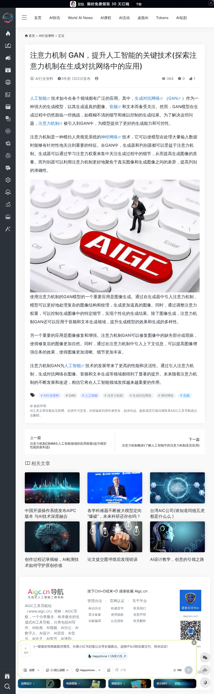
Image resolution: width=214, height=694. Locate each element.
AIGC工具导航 (181, 411)
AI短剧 (181, 17)
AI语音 (59, 633)
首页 (37, 17)
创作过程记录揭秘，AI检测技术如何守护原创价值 (52, 562)
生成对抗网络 (147, 98)
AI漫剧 (66, 638)
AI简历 (51, 638)
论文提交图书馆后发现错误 (112, 559)
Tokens (162, 17)
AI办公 (66, 627)
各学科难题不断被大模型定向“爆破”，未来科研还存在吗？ (114, 513)
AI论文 (37, 638)
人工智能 (38, 98)
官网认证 (117, 600)
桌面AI (143, 17)
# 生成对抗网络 (140, 395)
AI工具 (34, 411)
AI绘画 (37, 627)
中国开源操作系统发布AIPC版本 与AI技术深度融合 (50, 513)
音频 (113, 106)
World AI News (80, 17)
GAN (172, 98)
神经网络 (109, 136)
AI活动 (124, 17)
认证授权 (117, 621)
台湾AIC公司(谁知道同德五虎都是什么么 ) (177, 513)
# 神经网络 (166, 395)
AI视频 (51, 627)
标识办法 (94, 608)
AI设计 (44, 633)
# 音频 (184, 395)
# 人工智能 (90, 395)
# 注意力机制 (113, 395)
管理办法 (94, 600)
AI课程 (105, 17)
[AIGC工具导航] (46, 595)
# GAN (70, 395)
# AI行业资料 (50, 395)
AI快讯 (54, 17)
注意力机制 (48, 123)
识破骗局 (94, 621)
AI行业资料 (46, 36)
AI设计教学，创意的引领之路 (177, 559)
